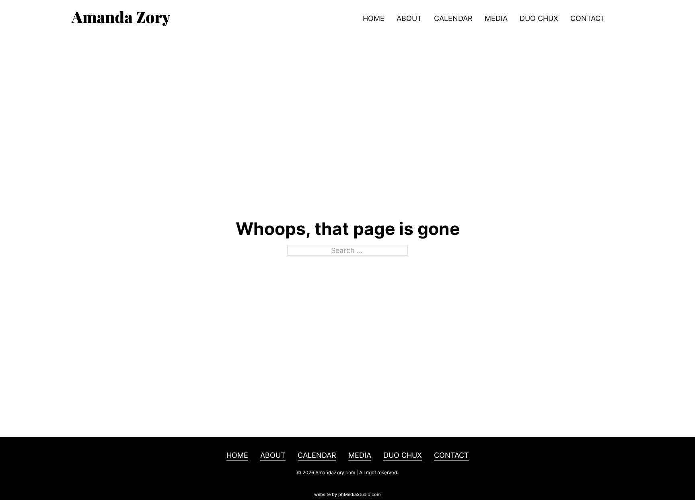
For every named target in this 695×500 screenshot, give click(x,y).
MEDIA (496, 18)
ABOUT (409, 18)
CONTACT (587, 18)
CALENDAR (453, 18)
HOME (374, 18)
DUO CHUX (539, 18)
